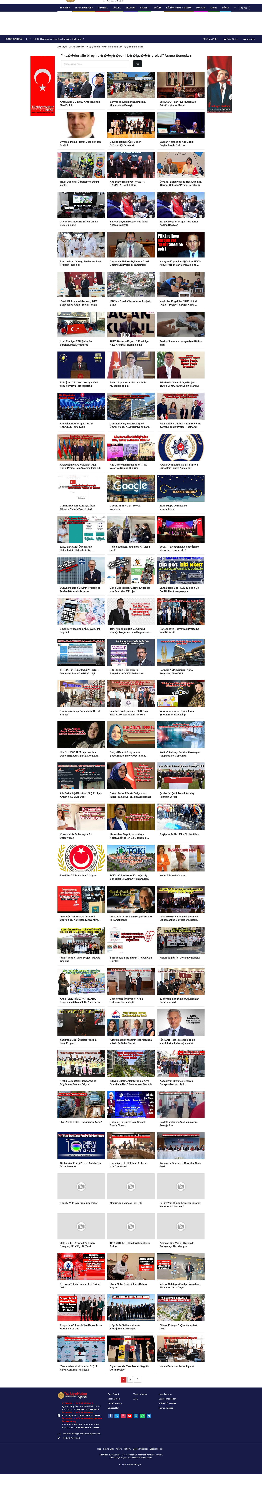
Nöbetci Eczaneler (167, 1406)
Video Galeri (211, 39)
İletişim (127, 1451)
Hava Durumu (165, 1396)
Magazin (200, 8)
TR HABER (65, 8)
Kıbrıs (213, 8)
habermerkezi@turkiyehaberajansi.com (82, 1436)
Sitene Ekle (108, 1451)
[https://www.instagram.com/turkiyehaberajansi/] (123, 1418)
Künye (119, 1451)
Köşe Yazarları (115, 1406)
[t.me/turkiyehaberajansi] (149, 1418)
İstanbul (103, 8)
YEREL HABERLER (84, 8)
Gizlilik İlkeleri (156, 1451)
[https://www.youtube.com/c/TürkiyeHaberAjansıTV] (129, 1418)
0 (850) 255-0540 (71, 1440)
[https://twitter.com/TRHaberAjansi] (116, 1418)
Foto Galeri (232, 39)
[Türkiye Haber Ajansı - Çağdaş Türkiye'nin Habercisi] (72, 1398)
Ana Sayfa (62, 47)
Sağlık (157, 8)
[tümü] (235, 8)
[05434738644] (142, 1418)
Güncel (117, 8)
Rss (99, 1451)
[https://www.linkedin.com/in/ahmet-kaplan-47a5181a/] (136, 1418)
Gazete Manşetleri (167, 1401)
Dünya (225, 8)
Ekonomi (130, 8)
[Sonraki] (137, 1382)
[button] (30, 39)
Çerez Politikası (140, 1451)
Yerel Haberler (140, 1396)
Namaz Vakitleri (166, 1410)
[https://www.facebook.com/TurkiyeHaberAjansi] (110, 1418)
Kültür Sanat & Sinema (178, 8)
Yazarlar (250, 39)
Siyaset (144, 8)
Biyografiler (113, 1410)
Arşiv (135, 1401)
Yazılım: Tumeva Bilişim (130, 1467)
